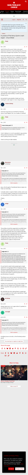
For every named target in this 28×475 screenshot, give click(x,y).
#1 (26, 46)
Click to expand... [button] (14, 183)
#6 (26, 248)
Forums (7, 12)
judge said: (4, 251)
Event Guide (18, 12)
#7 (26, 304)
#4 (26, 167)
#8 (26, 317)
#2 (26, 109)
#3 (26, 122)
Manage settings (20, 468)
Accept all (11, 468)
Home (2, 12)
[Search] (26, 19)
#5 (26, 209)
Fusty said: (4, 170)
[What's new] (23, 19)
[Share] (25, 47)
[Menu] (2, 19)
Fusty (6, 41)
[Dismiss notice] (25, 23)
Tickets (12, 12)
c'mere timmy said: (6, 125)
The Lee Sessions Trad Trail (7, 381)
